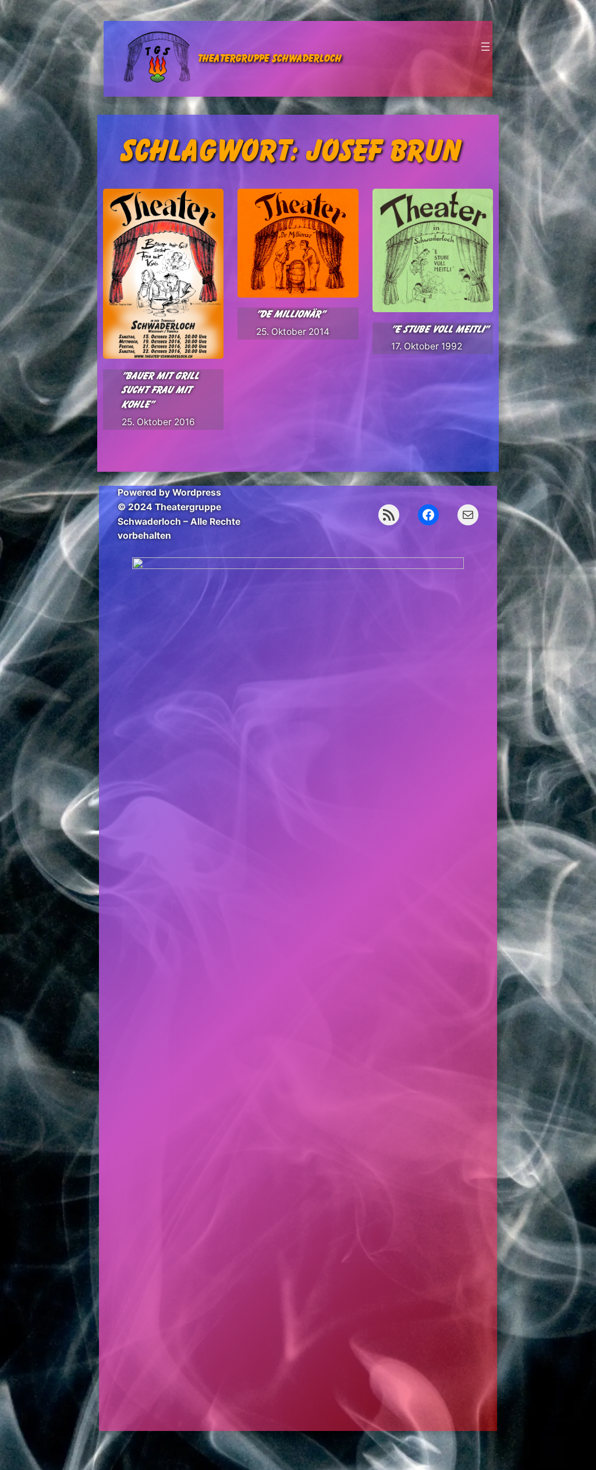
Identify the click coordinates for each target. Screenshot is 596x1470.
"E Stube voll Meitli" (439, 329)
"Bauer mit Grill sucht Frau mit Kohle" (160, 390)
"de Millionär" (290, 314)
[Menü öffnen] (485, 47)
